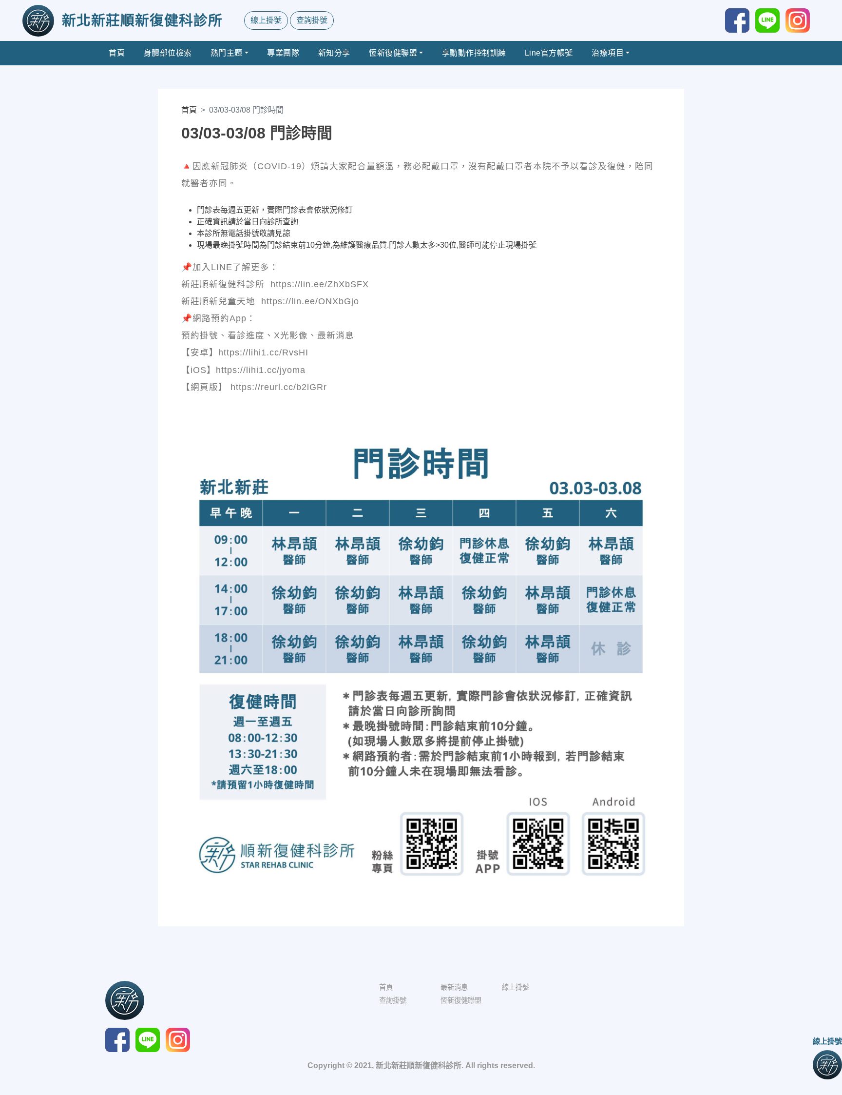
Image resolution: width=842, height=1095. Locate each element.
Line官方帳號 (549, 53)
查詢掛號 (311, 20)
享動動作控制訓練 (474, 53)
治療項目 (608, 53)
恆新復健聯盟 (393, 53)
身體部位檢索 (168, 53)
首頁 (117, 53)
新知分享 (334, 53)
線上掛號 (266, 20)
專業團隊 (283, 53)
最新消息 (454, 987)
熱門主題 (226, 53)
